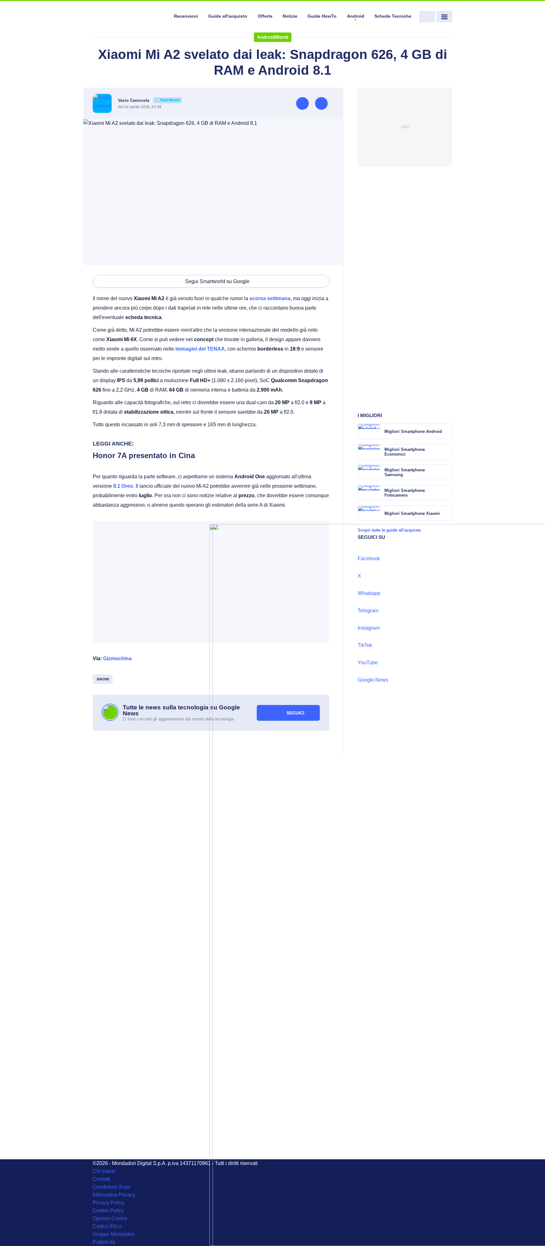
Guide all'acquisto (227, 16)
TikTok (365, 645)
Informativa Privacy (114, 1194)
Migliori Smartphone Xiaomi (412, 513)
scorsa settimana (269, 298)
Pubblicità (104, 1242)
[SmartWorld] (129, 17)
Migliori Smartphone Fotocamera (404, 493)
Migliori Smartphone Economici (404, 452)
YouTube (368, 662)
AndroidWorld (272, 37)
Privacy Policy (109, 1202)
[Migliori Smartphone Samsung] (447, 472)
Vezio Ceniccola (149, 100)
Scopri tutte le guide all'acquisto (389, 530)
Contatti (101, 1179)
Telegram (368, 610)
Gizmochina (117, 658)
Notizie (290, 16)
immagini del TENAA (200, 349)
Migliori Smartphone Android (413, 431)
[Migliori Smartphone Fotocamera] (447, 493)
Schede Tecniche (392, 16)
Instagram (369, 628)
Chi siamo (104, 1171)
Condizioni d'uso (111, 1187)
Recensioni (186, 16)
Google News (373, 680)
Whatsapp (369, 593)
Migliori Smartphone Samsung (404, 472)
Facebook (369, 558)
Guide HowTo (322, 16)
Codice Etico (107, 1226)
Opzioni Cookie (110, 1218)
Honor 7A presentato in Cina (144, 455)
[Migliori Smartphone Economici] (447, 452)
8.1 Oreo (123, 486)
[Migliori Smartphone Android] (447, 431)
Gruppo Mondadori (114, 1234)
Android (355, 16)
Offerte (265, 16)
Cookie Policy (108, 1210)
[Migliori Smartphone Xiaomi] (447, 513)
